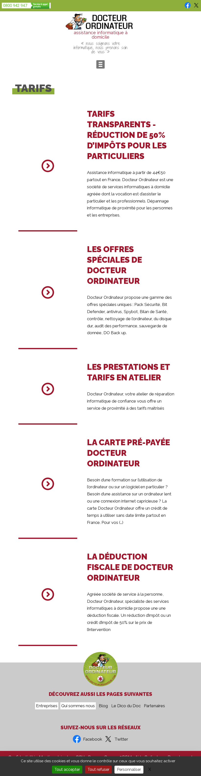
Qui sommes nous (78, 706)
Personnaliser (129, 769)
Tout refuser (98, 769)
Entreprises (46, 706)
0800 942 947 (15, 5)
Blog (103, 706)
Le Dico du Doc (126, 706)
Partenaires (154, 706)
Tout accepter (67, 769)
